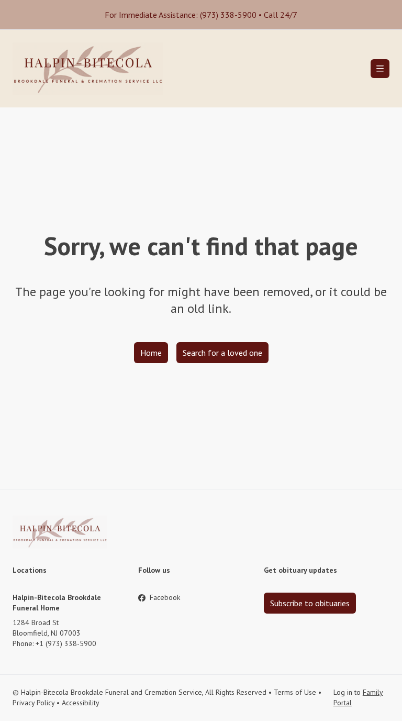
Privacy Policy (33, 702)
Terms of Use (295, 692)
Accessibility (80, 702)
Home (151, 352)
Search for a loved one (222, 352)
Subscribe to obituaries (310, 603)
